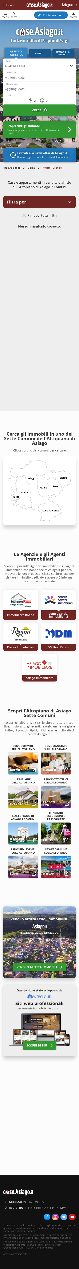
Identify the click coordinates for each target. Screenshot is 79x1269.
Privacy (29, 1247)
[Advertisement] (39, 274)
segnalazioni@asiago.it (58, 1237)
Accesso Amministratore (16, 1253)
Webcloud (17, 1247)
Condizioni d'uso (44, 1247)
